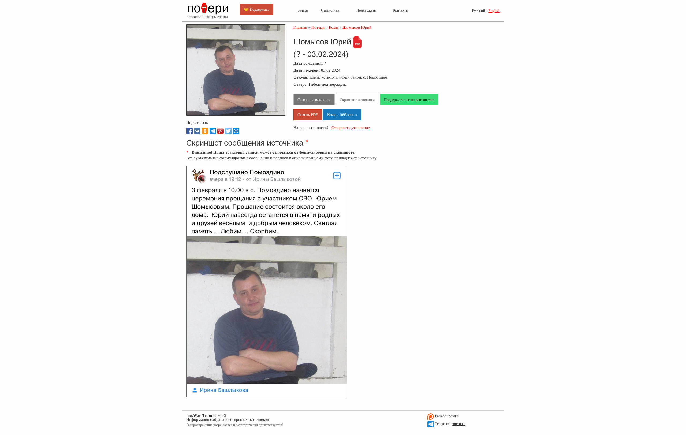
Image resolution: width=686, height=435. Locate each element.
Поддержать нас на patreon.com (409, 100)
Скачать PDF (307, 115)
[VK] (197, 131)
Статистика (330, 10)
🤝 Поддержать (256, 9)
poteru (453, 416)
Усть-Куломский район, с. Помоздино (354, 77)
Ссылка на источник (313, 100)
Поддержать (366, 10)
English (494, 11)
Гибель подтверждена (328, 84)
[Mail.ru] (236, 131)
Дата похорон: (306, 70)
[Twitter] (228, 131)
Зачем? (303, 10)
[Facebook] (189, 131)
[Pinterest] (220, 131)
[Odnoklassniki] (205, 131)
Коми (314, 77)
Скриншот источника (357, 100)
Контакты (400, 10)
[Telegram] (213, 131)
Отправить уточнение (350, 127)
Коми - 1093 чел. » (342, 115)
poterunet (458, 424)
